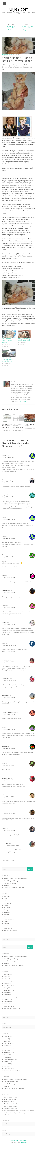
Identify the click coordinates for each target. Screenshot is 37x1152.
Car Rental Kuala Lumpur (8, 712)
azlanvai (4, 795)
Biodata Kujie (22, 401)
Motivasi (6, 914)
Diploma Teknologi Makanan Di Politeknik (16, 878)
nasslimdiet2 (5, 591)
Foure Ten (7, 1099)
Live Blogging (7, 912)
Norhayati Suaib (6, 778)
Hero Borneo (5, 480)
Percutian (6, 921)
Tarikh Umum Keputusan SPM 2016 (7, 426)
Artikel (5, 901)
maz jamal (4, 495)
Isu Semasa (7, 908)
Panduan (6, 917)
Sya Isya (4, 622)
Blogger (6, 905)
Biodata (15, 1097)
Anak (5, 898)
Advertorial (7, 896)
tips (3, 555)
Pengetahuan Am (7, 55)
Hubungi (12, 1101)
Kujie (13, 382)
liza (3, 517)
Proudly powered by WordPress (18, 1140)
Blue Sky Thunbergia (10, 883)
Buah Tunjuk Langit (29, 425)
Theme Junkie (23, 1142)
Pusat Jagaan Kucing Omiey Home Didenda (24, 340)
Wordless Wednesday (10, 930)
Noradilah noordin (9, 1104)
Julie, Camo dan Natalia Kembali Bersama (7, 340)
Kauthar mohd (8, 1113)
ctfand (3, 643)
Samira (4, 455)
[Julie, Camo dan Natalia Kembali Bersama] (9, 334)
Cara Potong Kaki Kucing (11, 881)
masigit (6, 1111)
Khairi (3, 605)
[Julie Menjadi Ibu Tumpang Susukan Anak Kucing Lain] (9, 353)
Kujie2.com (18, 9)
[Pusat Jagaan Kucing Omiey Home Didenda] (24, 334)
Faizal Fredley (5, 679)
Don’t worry (7, 885)
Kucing (6, 910)
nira (3, 727)
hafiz (3, 829)
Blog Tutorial (7, 903)
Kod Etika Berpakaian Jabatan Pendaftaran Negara (27, 28)
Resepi (6, 926)
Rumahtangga (8, 928)
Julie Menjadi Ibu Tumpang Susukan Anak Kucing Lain (7, 360)
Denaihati (4, 746)
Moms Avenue (5, 660)
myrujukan (5, 812)
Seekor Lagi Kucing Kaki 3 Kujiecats (14, 888)
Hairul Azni (5, 695)
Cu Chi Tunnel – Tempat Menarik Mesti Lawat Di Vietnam (10, 28)
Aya (3, 575)
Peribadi (6, 923)
